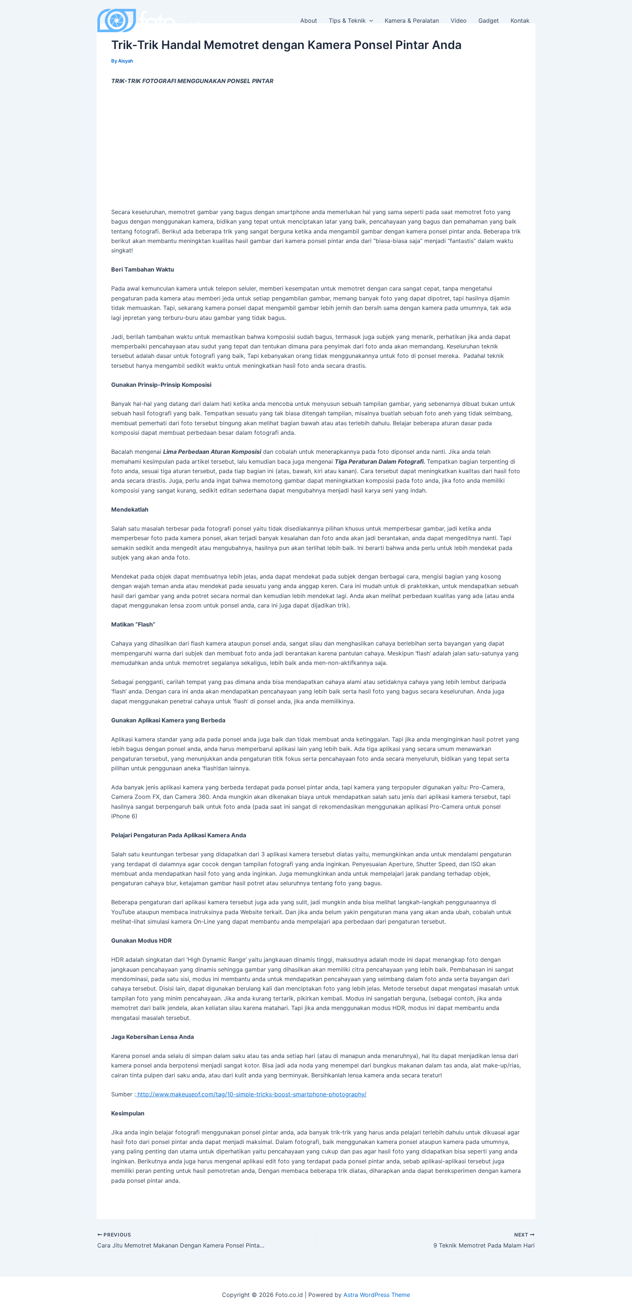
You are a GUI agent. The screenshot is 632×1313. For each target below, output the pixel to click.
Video (459, 20)
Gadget (488, 20)
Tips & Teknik (347, 20)
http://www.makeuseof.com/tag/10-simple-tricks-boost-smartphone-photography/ (251, 1094)
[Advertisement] (316, 146)
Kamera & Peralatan (412, 20)
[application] (369, 20)
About (308, 20)
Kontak (520, 20)
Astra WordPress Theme (376, 1294)
